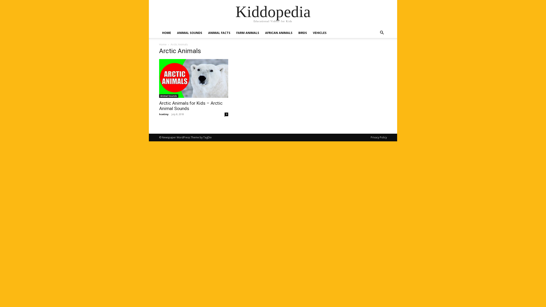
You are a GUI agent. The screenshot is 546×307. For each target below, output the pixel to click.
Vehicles (320, 33)
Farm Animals (247, 33)
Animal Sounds (189, 33)
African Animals (278, 33)
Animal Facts (219, 33)
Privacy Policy (379, 137)
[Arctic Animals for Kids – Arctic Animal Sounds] (193, 78)
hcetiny (163, 114)
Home (166, 33)
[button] (382, 33)
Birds (302, 33)
